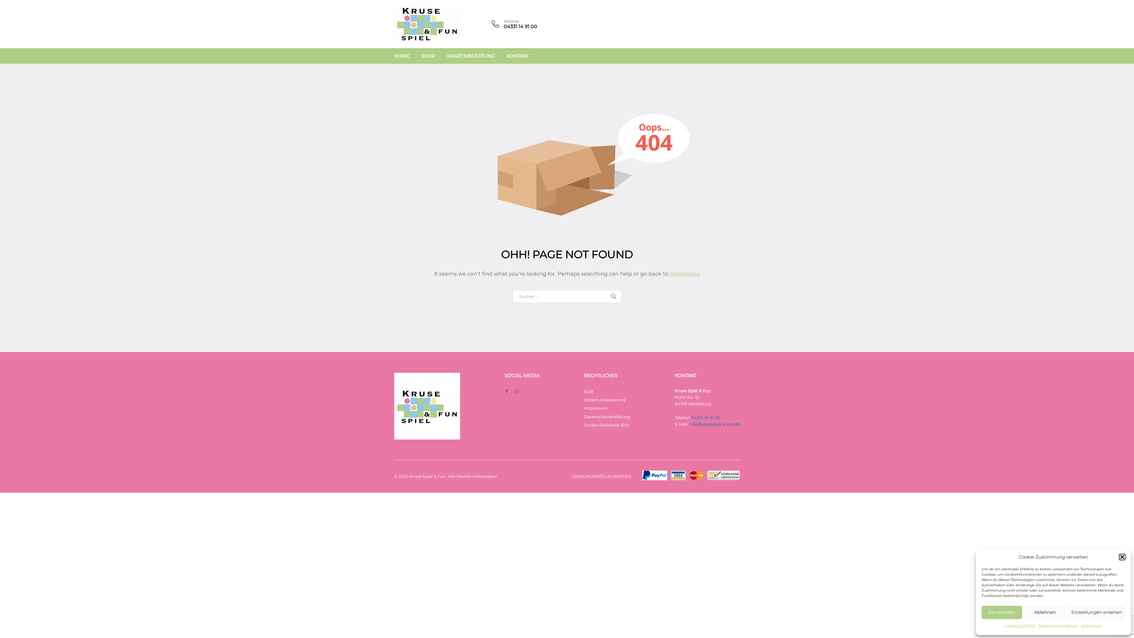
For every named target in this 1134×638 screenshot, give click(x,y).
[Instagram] (517, 391)
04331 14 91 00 (706, 417)
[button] (1122, 557)
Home (402, 56)
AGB (588, 391)
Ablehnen (1045, 612)
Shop (428, 56)
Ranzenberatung (471, 56)
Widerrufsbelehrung (605, 400)
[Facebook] (507, 391)
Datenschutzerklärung (1058, 625)
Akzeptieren (1001, 612)
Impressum (1091, 625)
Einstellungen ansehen (1096, 612)
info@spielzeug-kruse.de (715, 424)
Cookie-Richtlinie (1020, 625)
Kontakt (518, 56)
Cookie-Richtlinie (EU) (606, 425)
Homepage (685, 274)
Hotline (511, 21)
